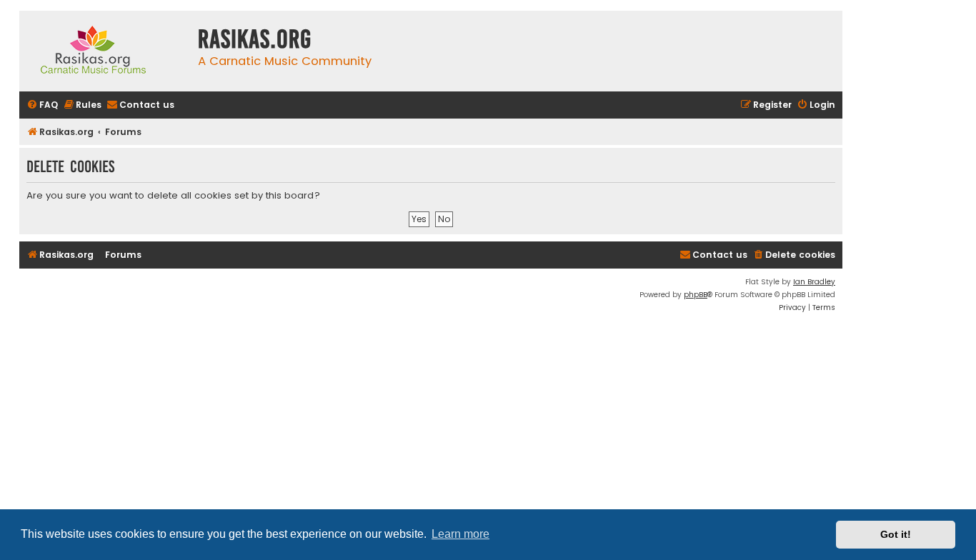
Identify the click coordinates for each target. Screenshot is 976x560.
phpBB (695, 294)
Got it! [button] (895, 534)
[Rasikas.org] (105, 51)
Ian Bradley (814, 281)
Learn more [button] (460, 534)
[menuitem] (42, 105)
